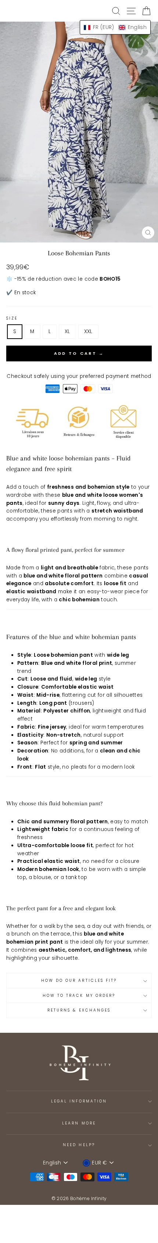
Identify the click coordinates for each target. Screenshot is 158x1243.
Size (12, 318)
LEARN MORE (79, 1123)
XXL (88, 331)
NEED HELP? (79, 1145)
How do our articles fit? (79, 980)
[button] (115, 27)
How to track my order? (79, 995)
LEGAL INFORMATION (79, 1101)
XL (67, 331)
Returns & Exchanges (79, 1010)
